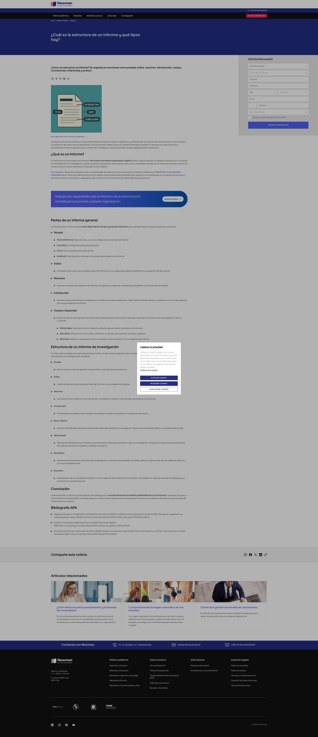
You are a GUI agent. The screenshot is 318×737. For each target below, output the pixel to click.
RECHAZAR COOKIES (158, 383)
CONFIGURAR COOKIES (159, 389)
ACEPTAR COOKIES (159, 378)
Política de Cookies (149, 370)
